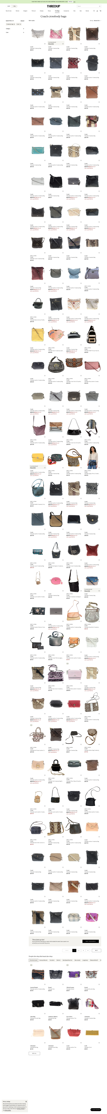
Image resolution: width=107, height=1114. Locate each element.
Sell (15, 6)
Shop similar (51, 44)
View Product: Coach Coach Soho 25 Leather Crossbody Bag (74, 370)
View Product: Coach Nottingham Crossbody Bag (56, 554)
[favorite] (44, 43)
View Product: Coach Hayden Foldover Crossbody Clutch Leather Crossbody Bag (38, 615)
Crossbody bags (9, 24)
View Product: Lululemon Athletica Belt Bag (56, 1007)
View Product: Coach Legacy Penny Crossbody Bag (92, 462)
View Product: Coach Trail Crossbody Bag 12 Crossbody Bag (56, 769)
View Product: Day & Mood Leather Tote (74, 1007)
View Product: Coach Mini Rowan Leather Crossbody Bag (38, 739)
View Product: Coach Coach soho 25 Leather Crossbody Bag (74, 431)
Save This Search (91, 941)
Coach (18, 24)
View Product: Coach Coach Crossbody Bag (38, 247)
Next (96, 950)
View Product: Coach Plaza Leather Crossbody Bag (92, 370)
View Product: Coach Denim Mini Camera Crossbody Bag (38, 831)
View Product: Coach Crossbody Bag (38, 37)
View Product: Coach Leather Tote (74, 1036)
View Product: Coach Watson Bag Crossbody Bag (92, 739)
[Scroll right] (99, 960)
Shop (9, 6)
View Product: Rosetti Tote (56, 977)
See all (34, 1053)
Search (79, 6)
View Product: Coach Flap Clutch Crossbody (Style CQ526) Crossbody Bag (56, 677)
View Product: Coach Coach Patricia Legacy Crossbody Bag (56, 646)
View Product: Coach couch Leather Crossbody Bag (38, 585)
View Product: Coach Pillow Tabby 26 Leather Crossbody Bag (74, 769)
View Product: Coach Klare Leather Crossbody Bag (74, 677)
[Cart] (100, 11)
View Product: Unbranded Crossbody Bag (92, 1007)
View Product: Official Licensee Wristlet (74, 977)
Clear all (22, 20)
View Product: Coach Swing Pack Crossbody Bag (92, 615)
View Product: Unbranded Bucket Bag (56, 1036)
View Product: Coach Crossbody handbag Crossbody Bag (74, 585)
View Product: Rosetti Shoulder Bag (92, 977)
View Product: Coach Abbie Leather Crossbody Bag (92, 800)
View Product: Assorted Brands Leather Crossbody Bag (38, 977)
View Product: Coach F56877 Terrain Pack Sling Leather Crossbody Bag (92, 339)
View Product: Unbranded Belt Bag (38, 1036)
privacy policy (8, 1110)
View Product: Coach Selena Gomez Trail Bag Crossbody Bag (38, 308)
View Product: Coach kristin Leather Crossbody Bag (74, 646)
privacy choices (20, 1108)
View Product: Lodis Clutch (92, 1036)
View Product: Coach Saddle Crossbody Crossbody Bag (38, 493)
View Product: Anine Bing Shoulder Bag (38, 1007)
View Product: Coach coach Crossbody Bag (38, 554)
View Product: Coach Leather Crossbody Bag (92, 66)
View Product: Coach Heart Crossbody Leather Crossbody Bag (56, 339)
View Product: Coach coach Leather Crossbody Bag (38, 800)
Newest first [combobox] (97, 20)
